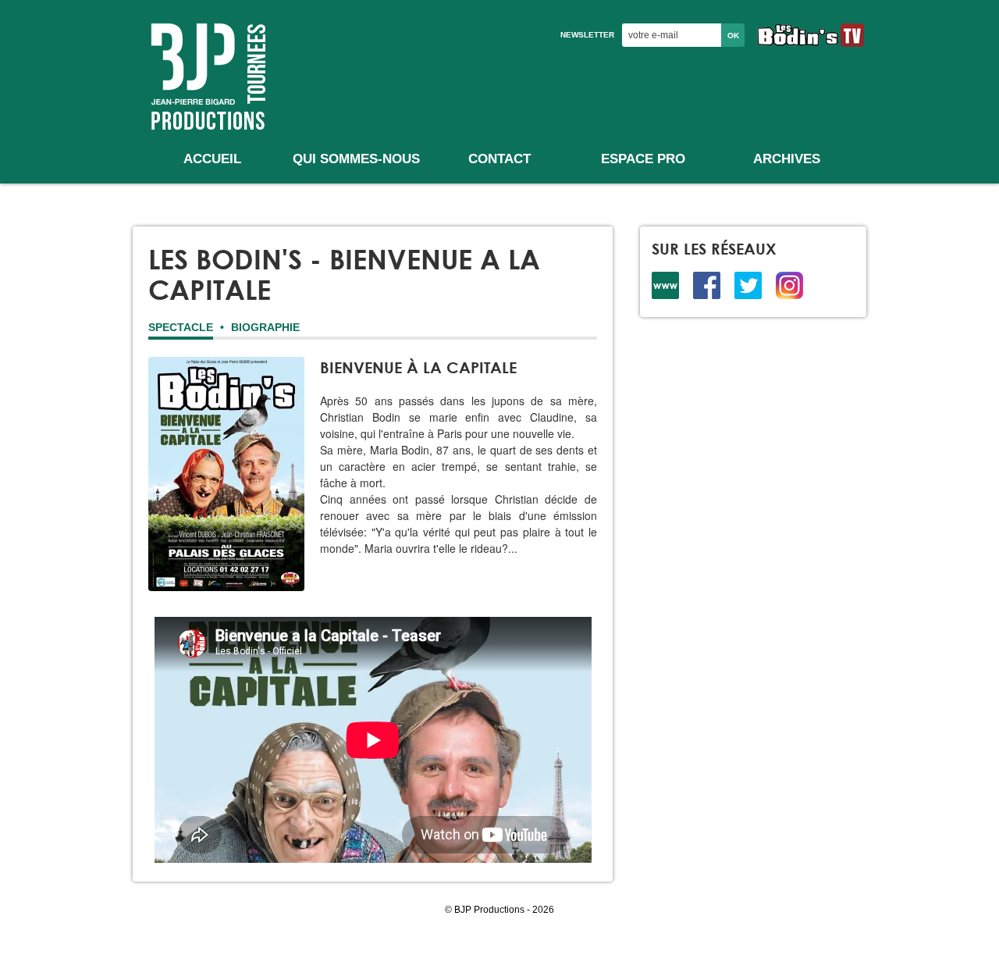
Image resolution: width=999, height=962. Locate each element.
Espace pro (643, 158)
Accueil (212, 158)
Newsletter (587, 34)
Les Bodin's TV (810, 35)
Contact (499, 158)
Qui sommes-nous (356, 158)
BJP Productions (206, 75)
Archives (786, 158)
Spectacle (180, 327)
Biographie (265, 327)
